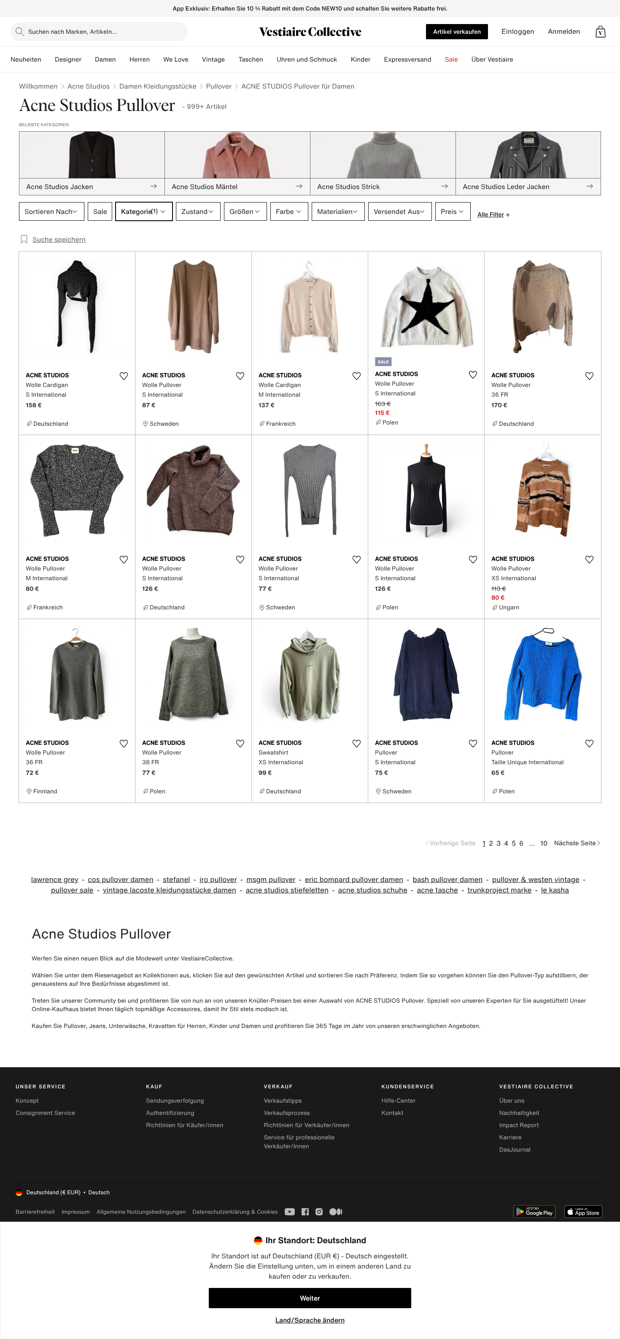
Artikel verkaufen (457, 31)
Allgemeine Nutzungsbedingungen (141, 1212)
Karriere (510, 1137)
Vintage (213, 59)
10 (543, 843)
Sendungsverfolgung (175, 1100)
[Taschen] (270, 59)
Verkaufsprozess (287, 1113)
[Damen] (122, 59)
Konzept (27, 1100)
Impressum (76, 1212)
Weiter (310, 1298)
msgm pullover (270, 879)
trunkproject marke (499, 890)
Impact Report (519, 1125)
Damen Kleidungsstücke (158, 86)
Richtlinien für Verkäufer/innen (306, 1125)
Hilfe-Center (398, 1100)
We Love (176, 59)
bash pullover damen (448, 879)
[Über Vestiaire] (520, 59)
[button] (601, 32)
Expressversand (407, 59)
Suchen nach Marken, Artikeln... (72, 31)
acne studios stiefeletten (287, 890)
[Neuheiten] (48, 59)
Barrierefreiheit (35, 1212)
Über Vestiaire (492, 59)
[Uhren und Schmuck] (344, 59)
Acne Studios (88, 86)
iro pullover (218, 879)
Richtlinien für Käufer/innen (185, 1125)
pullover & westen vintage (536, 879)
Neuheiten (26, 59)
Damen (105, 59)
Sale (451, 59)
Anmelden (564, 31)
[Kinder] (377, 59)
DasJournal (515, 1149)
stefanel (176, 879)
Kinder (361, 59)
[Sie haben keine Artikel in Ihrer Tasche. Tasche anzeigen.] (601, 32)
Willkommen (38, 86)
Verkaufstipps (283, 1100)
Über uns (511, 1100)
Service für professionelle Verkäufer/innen (299, 1142)
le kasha (555, 890)
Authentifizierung (170, 1113)
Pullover (219, 86)
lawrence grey (54, 879)
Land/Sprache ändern (310, 1320)
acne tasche (437, 890)
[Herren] (156, 59)
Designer (68, 59)
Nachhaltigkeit (519, 1113)
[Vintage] (231, 59)
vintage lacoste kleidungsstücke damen (169, 890)
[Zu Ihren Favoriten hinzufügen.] (124, 376)
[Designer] (88, 59)
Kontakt (393, 1113)
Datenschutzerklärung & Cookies (235, 1212)
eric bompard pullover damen (354, 879)
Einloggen (517, 31)
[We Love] (195, 59)
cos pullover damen (120, 879)
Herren (139, 59)
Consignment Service (45, 1113)
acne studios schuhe (372, 890)
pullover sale (72, 890)
